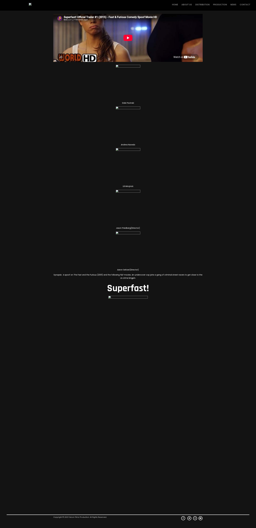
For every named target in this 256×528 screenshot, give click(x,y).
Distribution (202, 4)
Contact (245, 4)
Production (220, 4)
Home (175, 4)
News (233, 4)
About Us (186, 4)
